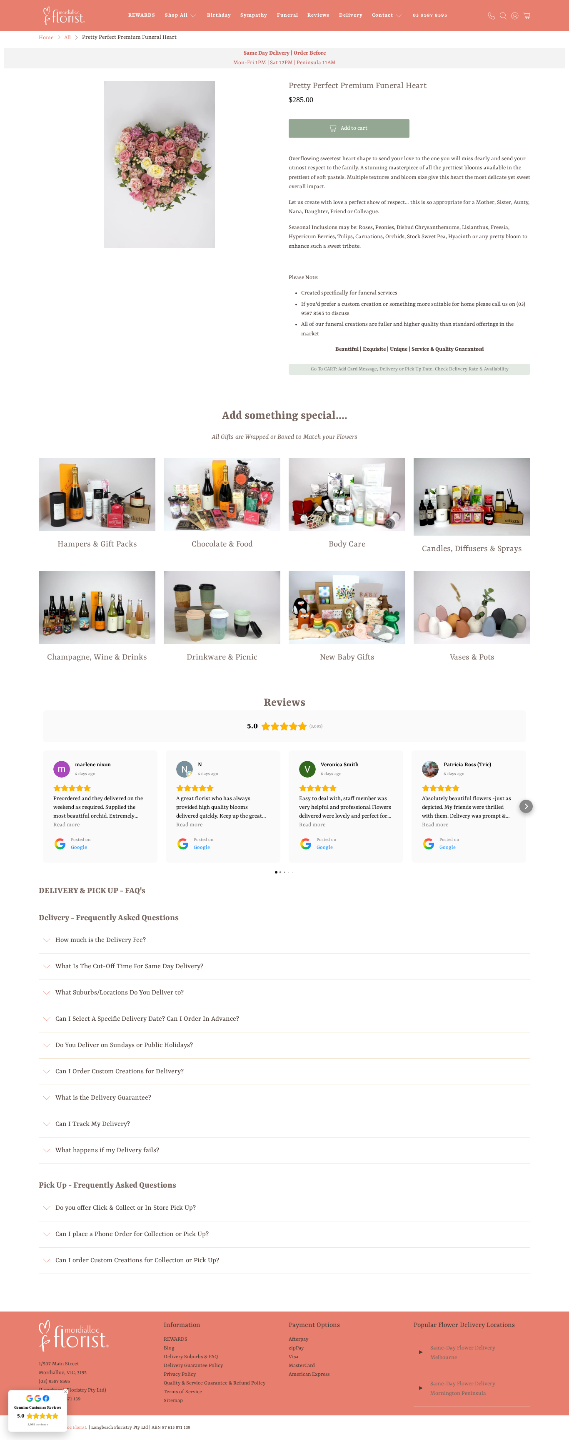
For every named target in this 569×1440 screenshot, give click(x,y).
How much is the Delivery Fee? (100, 940)
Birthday (219, 15)
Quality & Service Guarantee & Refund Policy (214, 1383)
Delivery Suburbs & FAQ (191, 1357)
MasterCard (302, 1366)
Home (46, 38)
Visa (293, 1357)
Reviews (318, 15)
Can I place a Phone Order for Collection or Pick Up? (132, 1234)
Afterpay (298, 1339)
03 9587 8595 (430, 15)
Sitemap (173, 1401)
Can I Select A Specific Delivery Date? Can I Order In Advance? (147, 1019)
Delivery (351, 15)
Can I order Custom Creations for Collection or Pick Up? (137, 1260)
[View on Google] (61, 769)
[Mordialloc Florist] (64, 15)
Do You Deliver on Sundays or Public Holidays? (124, 1045)
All (67, 38)
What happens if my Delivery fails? (107, 1150)
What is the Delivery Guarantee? (103, 1098)
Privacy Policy (180, 1374)
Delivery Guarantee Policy (193, 1366)
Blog (169, 1348)
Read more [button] (66, 825)
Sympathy (253, 15)
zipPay (296, 1348)
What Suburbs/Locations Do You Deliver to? (119, 993)
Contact (382, 15)
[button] (43, 806)
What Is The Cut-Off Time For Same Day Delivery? (129, 966)
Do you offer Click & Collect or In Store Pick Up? (125, 1208)
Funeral (287, 15)
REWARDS (141, 15)
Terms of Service (183, 1392)
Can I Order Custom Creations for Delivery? (119, 1071)
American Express (309, 1374)
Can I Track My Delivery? (92, 1124)
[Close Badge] (65, 1392)
